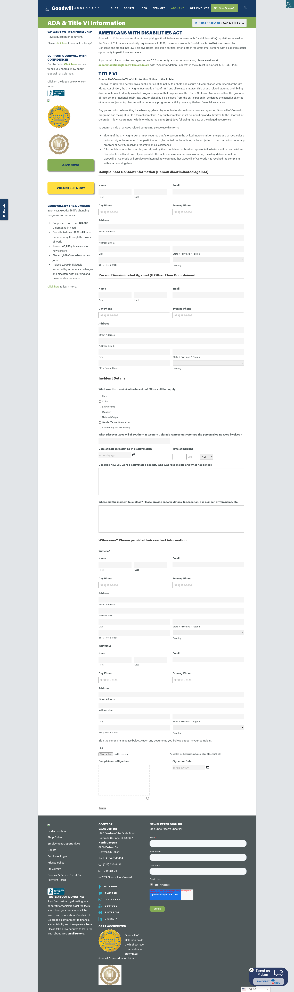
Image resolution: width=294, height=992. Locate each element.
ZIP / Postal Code (108, 264)
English (251, 989)
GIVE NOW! (70, 165)
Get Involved (199, 8)
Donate (129, 8)
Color (105, 401)
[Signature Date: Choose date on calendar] (207, 767)
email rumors (76, 933)
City (101, 253)
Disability (106, 411)
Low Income (108, 406)
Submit (102, 808)
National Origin (110, 417)
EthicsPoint (54, 869)
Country (177, 265)
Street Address (107, 231)
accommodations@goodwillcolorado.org (124, 65)
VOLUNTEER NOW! (71, 188)
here (89, 924)
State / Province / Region (186, 253)
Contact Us (110, 871)
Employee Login (57, 856)
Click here (70, 64)
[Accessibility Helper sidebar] (290, 4)
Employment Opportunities (63, 843)
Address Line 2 (107, 242)
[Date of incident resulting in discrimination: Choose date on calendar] (133, 455)
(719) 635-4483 (112, 864)
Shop (114, 8)
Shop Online (54, 837)
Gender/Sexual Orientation (116, 422)
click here (61, 43)
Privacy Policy (55, 862)
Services (159, 8)
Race (104, 396)
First (101, 196)
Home (202, 22)
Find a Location (56, 831)
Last (136, 196)
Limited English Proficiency (116, 427)
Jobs (143, 8)
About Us (177, 8)
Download (131, 954)
